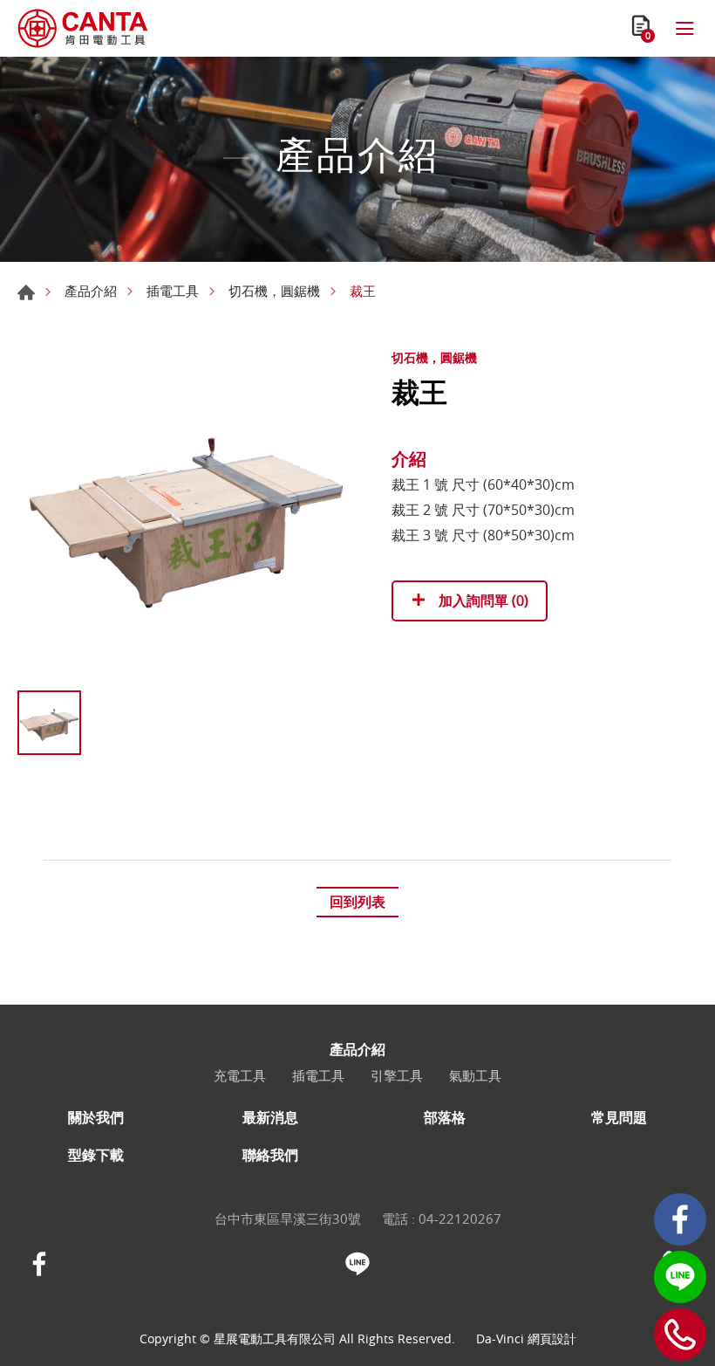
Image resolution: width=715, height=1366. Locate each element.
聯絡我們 (270, 1155)
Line (680, 1277)
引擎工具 (397, 1075)
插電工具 (172, 290)
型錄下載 (96, 1155)
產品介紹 (91, 290)
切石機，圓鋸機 (274, 290)
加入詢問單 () (481, 600)
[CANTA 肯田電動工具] (82, 28)
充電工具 (240, 1075)
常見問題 (619, 1117)
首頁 (26, 292)
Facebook (680, 1219)
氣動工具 (475, 1075)
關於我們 (96, 1117)
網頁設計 (552, 1338)
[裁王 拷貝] (187, 511)
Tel (680, 1334)
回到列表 (357, 901)
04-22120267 (460, 1218)
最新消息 (270, 1117)
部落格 (445, 1117)
